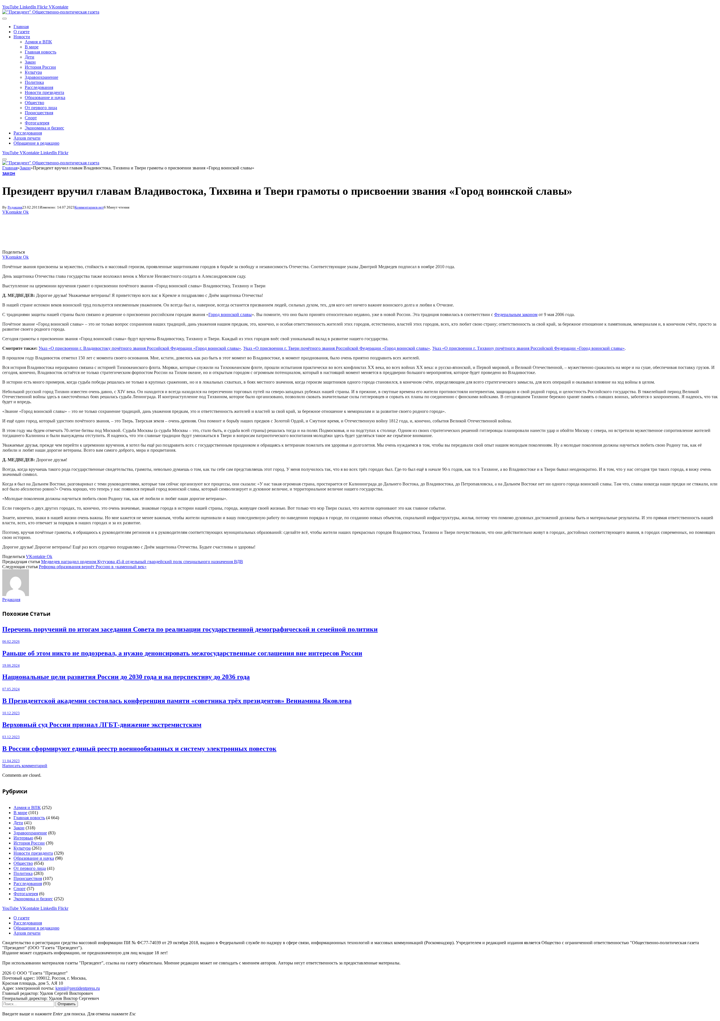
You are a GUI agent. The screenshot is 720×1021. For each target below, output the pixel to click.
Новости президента (44, 92)
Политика (34, 82)
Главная (21, 26)
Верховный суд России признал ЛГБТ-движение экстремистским (101, 724)
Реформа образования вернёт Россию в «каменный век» (93, 566)
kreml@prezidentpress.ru (77, 988)
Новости (22, 36)
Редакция (15, 207)
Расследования (39, 87)
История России (40, 67)
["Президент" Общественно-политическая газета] (50, 12)
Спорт (31, 117)
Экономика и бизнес (44, 128)
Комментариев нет (89, 207)
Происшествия (39, 112)
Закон (30, 62)
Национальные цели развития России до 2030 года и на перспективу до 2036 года (126, 676)
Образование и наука (45, 97)
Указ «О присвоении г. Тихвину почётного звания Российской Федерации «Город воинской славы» (528, 348)
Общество (34, 102)
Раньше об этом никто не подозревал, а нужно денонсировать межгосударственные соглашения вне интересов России (182, 653)
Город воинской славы (230, 314)
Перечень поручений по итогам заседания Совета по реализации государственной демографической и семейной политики (190, 629)
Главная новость (40, 52)
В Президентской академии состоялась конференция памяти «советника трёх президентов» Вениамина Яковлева (177, 700)
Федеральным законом (515, 314)
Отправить (67, 1004)
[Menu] (4, 18)
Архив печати (27, 138)
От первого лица (41, 107)
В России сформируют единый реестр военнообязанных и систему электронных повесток (139, 748)
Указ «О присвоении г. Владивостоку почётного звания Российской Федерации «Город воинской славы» (140, 348)
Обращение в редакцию (36, 143)
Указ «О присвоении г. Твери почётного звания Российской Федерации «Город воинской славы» (336, 348)
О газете (22, 31)
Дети (29, 57)
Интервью (23, 838)
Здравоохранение (41, 77)
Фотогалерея (37, 122)
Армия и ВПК (38, 41)
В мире (32, 46)
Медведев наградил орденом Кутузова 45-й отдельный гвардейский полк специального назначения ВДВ (142, 561)
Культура (33, 72)
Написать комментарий (24, 765)
